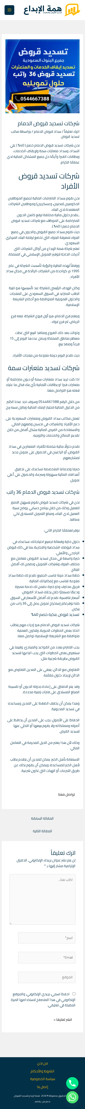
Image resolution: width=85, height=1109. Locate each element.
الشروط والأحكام (42, 1071)
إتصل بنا (42, 1086)
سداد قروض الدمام (47, 131)
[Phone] (72, 1083)
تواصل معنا (66, 794)
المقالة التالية (42, 831)
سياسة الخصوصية (42, 1079)
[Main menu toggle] (9, 10)
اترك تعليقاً (72, 131)
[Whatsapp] (72, 1097)
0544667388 (49, 401)
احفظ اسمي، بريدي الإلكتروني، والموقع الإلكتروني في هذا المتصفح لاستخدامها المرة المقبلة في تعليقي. (43, 1000)
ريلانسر (38, 1101)
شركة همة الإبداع (59, 248)
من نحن (42, 1063)
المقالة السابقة (42, 818)
